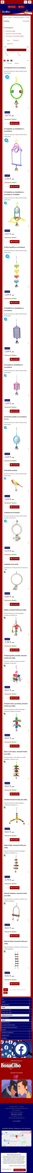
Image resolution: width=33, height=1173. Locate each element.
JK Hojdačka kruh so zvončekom (15, 68)
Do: (18, 53)
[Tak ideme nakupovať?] (16, 14)
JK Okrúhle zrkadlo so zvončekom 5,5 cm (15, 418)
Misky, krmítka (5, 1017)
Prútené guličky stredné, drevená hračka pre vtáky (15, 656)
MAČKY (4, 1002)
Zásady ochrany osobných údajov (17, 1165)
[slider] (5, 50)
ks (8, 123)
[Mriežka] (4, 61)
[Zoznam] (8, 61)
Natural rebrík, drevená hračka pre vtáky (15, 942)
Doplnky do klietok (7, 1015)
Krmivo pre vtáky (6, 1010)
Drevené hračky (10, 31)
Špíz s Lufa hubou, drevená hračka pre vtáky (15, 752)
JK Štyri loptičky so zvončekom (14, 247)
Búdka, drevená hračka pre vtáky (15, 610)
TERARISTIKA (5, 1035)
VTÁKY (3, 1007)
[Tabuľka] (11, 61)
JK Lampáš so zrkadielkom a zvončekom (13, 366)
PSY (3, 999)
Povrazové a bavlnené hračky (15, 36)
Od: (6, 53)
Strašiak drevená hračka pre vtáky (15, 799)
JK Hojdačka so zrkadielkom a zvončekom (14, 130)
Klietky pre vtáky (7, 1012)
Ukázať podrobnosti (7, 1169)
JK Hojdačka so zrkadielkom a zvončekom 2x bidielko (14, 193)
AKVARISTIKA (5, 1005)
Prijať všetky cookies (19, 1170)
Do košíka (15, 123)
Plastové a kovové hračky (13, 33)
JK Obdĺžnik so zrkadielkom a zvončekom (14, 309)
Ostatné (4, 1029)
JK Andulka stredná (10, 470)
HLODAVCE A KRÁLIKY (8, 1032)
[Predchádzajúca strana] (4, 993)
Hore (5, 990)
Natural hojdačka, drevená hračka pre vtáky (15, 894)
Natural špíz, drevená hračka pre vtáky (15, 846)
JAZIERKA (4, 1038)
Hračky (3, 1020)
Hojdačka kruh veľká (11, 564)
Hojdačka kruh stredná (12, 512)
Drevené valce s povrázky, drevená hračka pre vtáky (15, 704)
